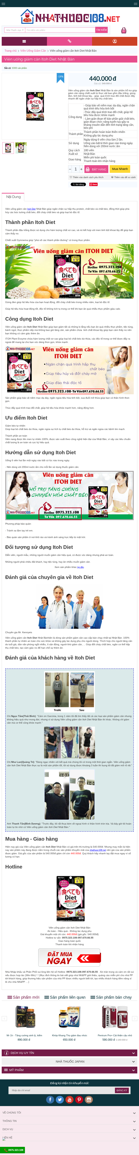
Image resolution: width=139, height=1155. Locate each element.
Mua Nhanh (120, 169)
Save (95, 184)
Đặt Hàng (99, 169)
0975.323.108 (15, 1150)
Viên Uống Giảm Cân (33, 50)
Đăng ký (122, 1090)
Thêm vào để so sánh (125, 177)
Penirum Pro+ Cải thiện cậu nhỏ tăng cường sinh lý (115, 1036)
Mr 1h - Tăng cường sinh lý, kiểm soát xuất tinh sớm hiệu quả (24, 1036)
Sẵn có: (7, 68)
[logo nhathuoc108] (69, 16)
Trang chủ (11, 50)
